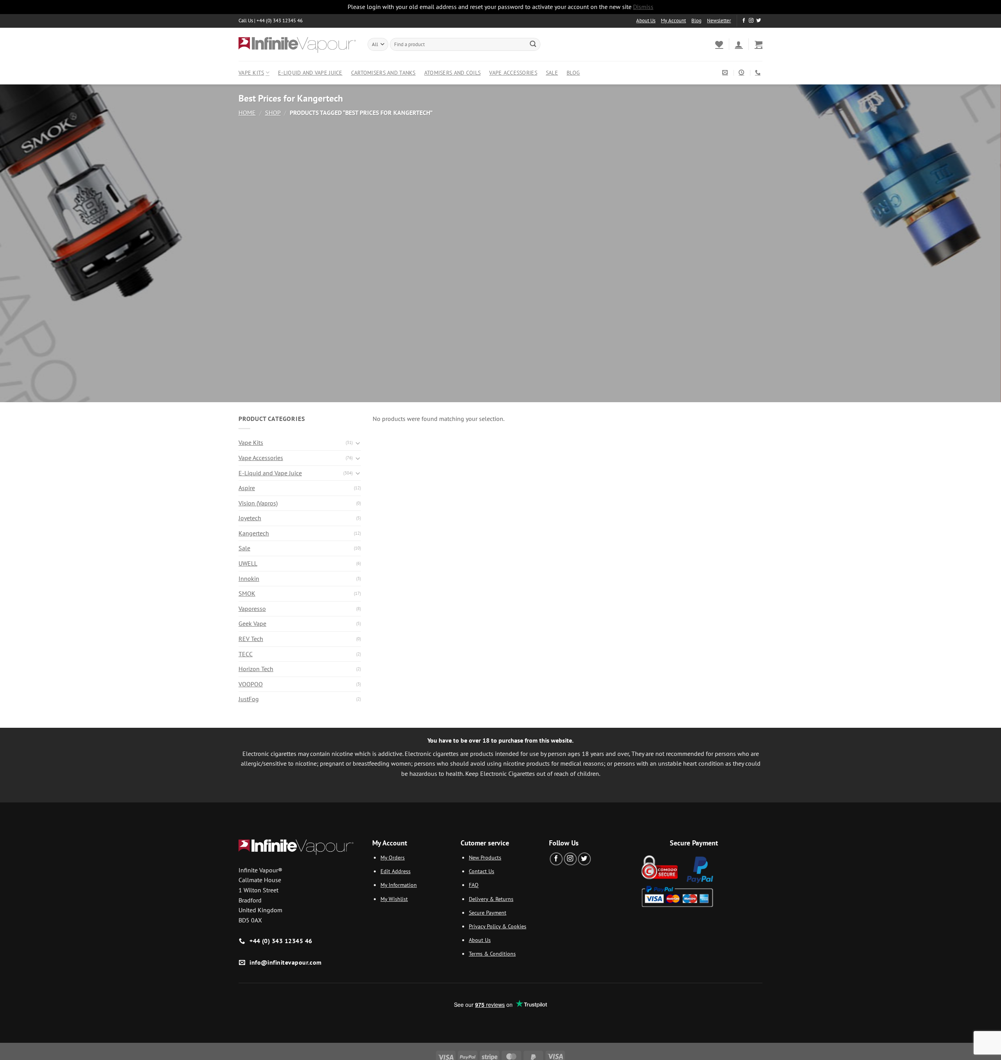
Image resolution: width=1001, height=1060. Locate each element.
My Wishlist (394, 898)
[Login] (739, 44)
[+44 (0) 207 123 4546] (758, 72)
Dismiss (643, 7)
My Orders (392, 857)
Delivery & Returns (491, 898)
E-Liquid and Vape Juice (310, 72)
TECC (246, 654)
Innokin (249, 578)
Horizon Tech (256, 669)
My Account (673, 20)
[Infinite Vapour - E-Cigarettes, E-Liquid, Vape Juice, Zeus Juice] (297, 44)
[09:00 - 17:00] (742, 72)
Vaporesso (252, 608)
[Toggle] (358, 443)
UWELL (248, 563)
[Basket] (758, 44)
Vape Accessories (513, 72)
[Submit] (533, 44)
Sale (552, 72)
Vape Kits (251, 72)
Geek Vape (252, 623)
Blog (696, 20)
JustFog (249, 699)
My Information (398, 884)
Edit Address (395, 871)
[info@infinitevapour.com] (726, 72)
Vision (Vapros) (258, 503)
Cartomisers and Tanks (383, 72)
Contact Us (481, 871)
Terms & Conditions (492, 953)
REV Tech (251, 639)
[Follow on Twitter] (758, 20)
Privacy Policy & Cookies (497, 926)
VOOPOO (251, 684)
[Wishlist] (719, 44)
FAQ (474, 884)
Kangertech (254, 533)
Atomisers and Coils (452, 72)
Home (247, 112)
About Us (645, 20)
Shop (273, 112)
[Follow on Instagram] (751, 20)
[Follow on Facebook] (743, 20)
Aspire (247, 488)
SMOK (247, 593)
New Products (485, 857)
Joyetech (250, 518)
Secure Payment (487, 912)
